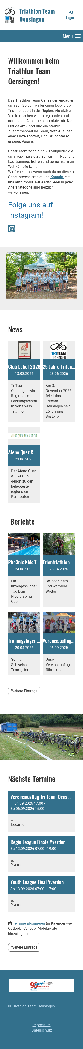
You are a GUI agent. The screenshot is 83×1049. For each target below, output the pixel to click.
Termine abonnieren (29, 923)
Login (70, 17)
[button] (41, 811)
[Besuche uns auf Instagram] (11, 230)
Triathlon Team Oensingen (37, 15)
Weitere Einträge (24, 691)
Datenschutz (41, 1030)
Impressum (42, 1025)
